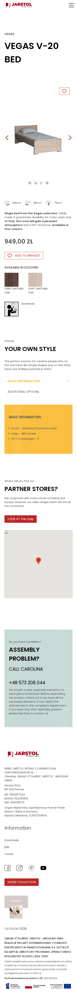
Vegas (9, 34)
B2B (6, 847)
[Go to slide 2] (41, 183)
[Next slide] (70, 137)
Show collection (21, 882)
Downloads (11, 840)
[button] (71, 5)
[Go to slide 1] (36, 183)
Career (8, 854)
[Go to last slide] (7, 137)
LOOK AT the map (20, 519)
